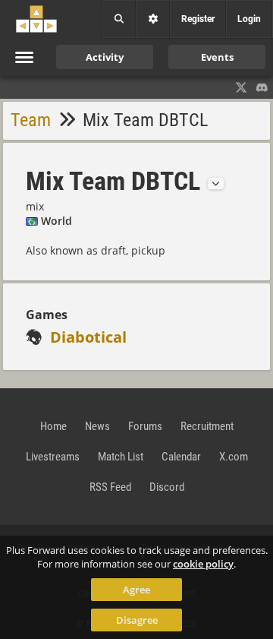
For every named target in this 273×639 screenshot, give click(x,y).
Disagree (137, 620)
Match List (120, 456)
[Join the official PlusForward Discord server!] (262, 87)
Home (53, 426)
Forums (145, 426)
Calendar (181, 456)
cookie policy (203, 564)
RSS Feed (110, 487)
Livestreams (53, 456)
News (97, 426)
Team (31, 120)
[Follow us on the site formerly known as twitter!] (241, 87)
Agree (136, 589)
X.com (233, 456)
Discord (166, 487)
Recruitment (207, 426)
